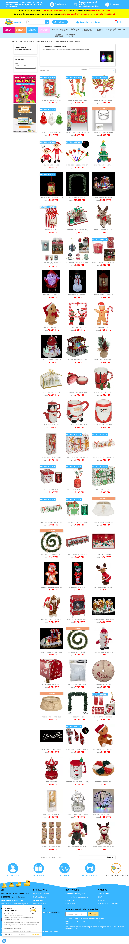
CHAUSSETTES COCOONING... (103, 717)
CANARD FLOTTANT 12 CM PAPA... (51, 132)
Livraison (114, 4)
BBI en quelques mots (41, 894)
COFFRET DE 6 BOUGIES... (103, 490)
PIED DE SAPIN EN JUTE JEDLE (51, 717)
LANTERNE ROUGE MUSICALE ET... (103, 295)
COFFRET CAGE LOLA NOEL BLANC (77, 814)
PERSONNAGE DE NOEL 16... (51, 295)
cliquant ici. (55, 912)
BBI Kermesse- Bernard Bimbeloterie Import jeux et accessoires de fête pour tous (95, 923)
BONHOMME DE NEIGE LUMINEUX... (77, 749)
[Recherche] (47, 22)
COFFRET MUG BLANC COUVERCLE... (77, 782)
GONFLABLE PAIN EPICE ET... (103, 327)
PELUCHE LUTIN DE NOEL (51, 165)
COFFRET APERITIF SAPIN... (103, 782)
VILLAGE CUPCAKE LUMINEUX (51, 360)
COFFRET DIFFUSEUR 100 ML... (51, 814)
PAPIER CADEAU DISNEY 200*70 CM (77, 132)
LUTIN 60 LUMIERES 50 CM (77, 587)
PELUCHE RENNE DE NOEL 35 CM (103, 847)
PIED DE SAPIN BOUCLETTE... (103, 522)
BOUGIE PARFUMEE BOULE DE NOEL (77, 262)
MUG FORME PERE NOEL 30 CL (77, 425)
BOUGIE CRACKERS (51, 230)
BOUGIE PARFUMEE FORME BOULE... (77, 392)
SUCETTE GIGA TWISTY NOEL (77, 100)
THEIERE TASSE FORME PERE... (51, 425)
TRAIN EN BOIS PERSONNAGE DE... (77, 554)
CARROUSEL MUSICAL (51, 782)
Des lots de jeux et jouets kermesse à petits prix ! (85, 919)
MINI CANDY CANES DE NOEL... (51, 100)
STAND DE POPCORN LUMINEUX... (77, 360)
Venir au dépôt (38, 900)
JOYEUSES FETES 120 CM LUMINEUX (51, 749)
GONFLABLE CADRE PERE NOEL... (77, 327)
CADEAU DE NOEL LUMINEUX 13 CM (51, 197)
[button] (60, 22)
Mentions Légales (39, 897)
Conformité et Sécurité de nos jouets (14, 904)
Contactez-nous (104, 894)
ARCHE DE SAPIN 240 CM (77, 717)
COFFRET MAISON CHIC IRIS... (51, 392)
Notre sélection (71, 904)
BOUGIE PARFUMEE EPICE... (51, 490)
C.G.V (100, 897)
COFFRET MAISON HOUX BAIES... (77, 230)
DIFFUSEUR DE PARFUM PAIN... (51, 457)
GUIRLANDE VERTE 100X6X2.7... (77, 652)
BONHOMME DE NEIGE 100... (77, 295)
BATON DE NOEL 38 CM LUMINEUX (77, 165)
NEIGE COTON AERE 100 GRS (77, 684)
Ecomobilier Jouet (39, 904)
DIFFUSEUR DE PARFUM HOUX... (77, 490)
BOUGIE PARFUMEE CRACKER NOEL (103, 262)
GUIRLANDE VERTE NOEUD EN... (51, 554)
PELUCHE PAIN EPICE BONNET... (103, 749)
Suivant (111, 857)
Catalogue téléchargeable (75, 894)
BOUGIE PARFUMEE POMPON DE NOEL (51, 263)
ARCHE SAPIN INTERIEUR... (77, 197)
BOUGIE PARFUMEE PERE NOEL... (103, 425)
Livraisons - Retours (105, 900)
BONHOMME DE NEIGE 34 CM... (103, 652)
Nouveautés (69, 900)
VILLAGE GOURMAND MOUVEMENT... (103, 619)
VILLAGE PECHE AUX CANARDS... (103, 197)
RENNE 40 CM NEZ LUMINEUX (103, 230)
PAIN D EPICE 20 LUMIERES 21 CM (51, 587)
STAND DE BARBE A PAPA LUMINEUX (51, 652)
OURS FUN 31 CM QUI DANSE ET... (51, 619)
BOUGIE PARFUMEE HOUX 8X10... (77, 522)
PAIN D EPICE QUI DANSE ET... (51, 327)
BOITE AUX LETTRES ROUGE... (51, 684)
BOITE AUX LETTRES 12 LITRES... (77, 619)
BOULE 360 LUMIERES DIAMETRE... (103, 814)
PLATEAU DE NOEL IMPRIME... (103, 554)
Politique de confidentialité (108, 904)
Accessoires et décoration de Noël (23, 48)
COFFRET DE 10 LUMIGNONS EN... (103, 132)
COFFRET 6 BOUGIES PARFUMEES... (77, 457)
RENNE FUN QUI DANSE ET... (103, 587)
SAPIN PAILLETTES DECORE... (103, 360)
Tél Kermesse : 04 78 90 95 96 (12, 900)
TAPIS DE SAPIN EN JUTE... (103, 684)
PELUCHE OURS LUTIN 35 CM (77, 847)
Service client (61, 4)
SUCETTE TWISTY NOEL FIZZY (103, 100)
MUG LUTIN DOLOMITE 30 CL (103, 392)
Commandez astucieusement (76, 897)
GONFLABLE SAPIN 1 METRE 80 (103, 165)
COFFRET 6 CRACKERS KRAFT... (51, 847)
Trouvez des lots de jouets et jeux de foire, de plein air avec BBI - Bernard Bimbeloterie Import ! (94, 928)
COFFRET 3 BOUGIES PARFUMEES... (103, 457)
